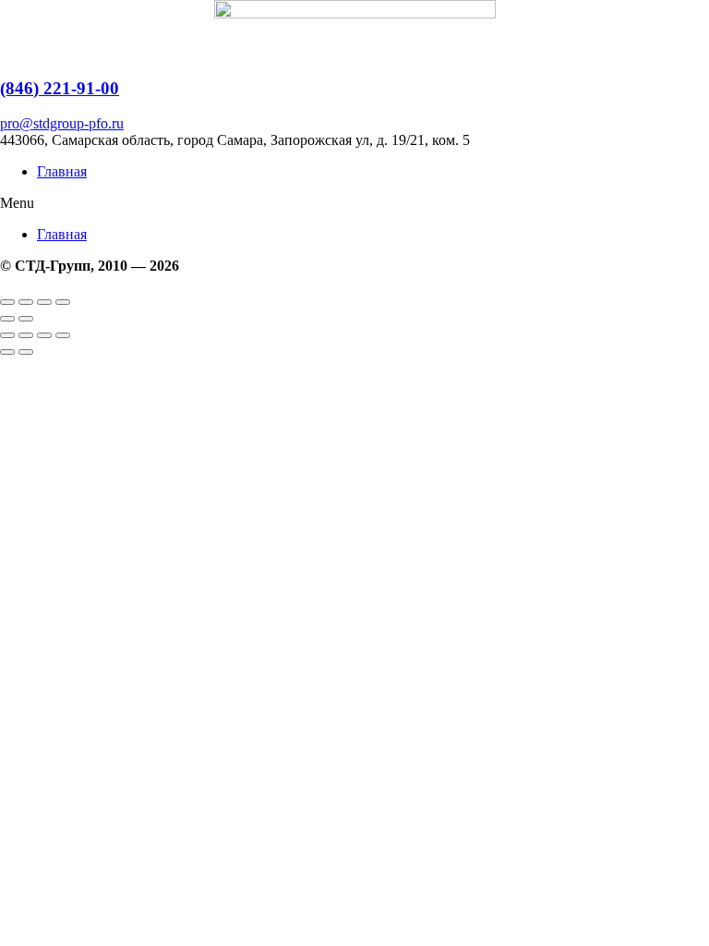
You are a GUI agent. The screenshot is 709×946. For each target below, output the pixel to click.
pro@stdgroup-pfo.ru (62, 123)
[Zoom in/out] (62, 302)
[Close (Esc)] (7, 302)
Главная (62, 171)
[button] (354, 203)
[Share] (25, 302)
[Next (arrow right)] (25, 318)
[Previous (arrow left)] (7, 318)
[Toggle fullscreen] (44, 302)
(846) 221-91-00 (59, 88)
